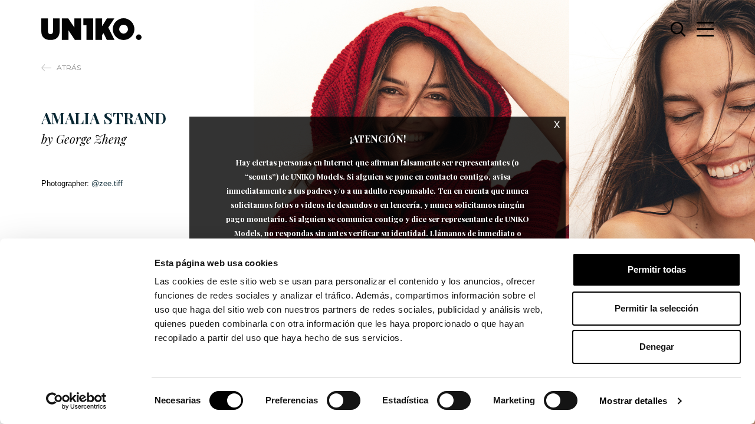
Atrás (69, 67)
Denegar (656, 347)
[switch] (343, 400)
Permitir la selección (656, 308)
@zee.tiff (107, 183)
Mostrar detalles (633, 401)
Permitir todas (657, 269)
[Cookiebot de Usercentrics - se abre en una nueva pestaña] (76, 401)
